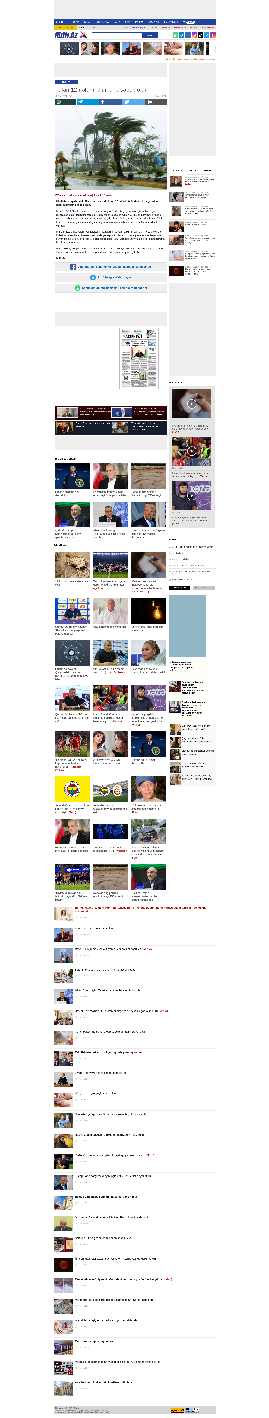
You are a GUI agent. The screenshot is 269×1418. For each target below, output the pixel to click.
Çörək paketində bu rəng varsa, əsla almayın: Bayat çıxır (110, 1031)
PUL (126, 28)
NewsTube (173, 22)
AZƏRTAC (72, 211)
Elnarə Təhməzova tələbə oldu (94, 928)
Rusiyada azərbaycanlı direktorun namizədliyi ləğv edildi (109, 1134)
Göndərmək (179, 588)
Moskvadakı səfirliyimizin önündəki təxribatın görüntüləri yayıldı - (123, 1279)
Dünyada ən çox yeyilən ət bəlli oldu (97, 1093)
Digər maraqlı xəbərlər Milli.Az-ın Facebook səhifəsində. (114, 266)
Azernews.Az (179, 28)
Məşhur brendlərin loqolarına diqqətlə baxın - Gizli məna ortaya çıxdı (117, 1361)
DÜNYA (127, 22)
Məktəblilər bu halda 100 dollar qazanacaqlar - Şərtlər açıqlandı (114, 1299)
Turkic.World (208, 28)
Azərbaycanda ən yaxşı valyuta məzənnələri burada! (192, 59)
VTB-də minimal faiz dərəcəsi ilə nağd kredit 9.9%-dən (83, 195)
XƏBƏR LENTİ (62, 22)
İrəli (214, 49)
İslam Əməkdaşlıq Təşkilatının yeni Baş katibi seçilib (107, 990)
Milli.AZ (66, 35)
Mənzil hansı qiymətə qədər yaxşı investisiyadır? (107, 1320)
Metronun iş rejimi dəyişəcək (94, 1341)
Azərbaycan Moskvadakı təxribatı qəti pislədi (104, 1382)
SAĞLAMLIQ (154, 22)
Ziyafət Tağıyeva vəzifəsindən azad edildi (100, 1072)
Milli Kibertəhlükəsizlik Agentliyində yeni (108, 1052)
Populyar (177, 170)
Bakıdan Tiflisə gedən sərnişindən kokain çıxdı (103, 1238)
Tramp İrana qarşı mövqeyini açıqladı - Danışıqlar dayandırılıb (113, 1176)
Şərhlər (207, 170)
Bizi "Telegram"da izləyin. (114, 277)
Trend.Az (166, 28)
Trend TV (94, 28)
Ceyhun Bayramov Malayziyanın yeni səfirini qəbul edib (113, 949)
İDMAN (117, 22)
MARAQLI (139, 22)
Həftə (192, 170)
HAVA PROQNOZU (140, 28)
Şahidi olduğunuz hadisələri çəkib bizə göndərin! (114, 287)
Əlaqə (60, 28)
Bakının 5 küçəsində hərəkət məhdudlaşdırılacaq (105, 969)
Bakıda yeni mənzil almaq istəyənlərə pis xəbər (106, 1196)
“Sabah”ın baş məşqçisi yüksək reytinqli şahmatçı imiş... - (114, 1155)
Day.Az (155, 28)
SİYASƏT (87, 22)
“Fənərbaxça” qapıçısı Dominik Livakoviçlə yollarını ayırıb (110, 1114)
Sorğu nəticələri (204, 588)
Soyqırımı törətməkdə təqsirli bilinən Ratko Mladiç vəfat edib (112, 1217)
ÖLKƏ (76, 22)
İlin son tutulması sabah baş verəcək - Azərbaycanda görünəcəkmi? (117, 1258)
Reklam (69, 28)
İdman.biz (194, 28)
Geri (55, 49)
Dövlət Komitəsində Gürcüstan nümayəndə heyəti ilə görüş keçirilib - (121, 1011)
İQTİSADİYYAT (103, 22)
